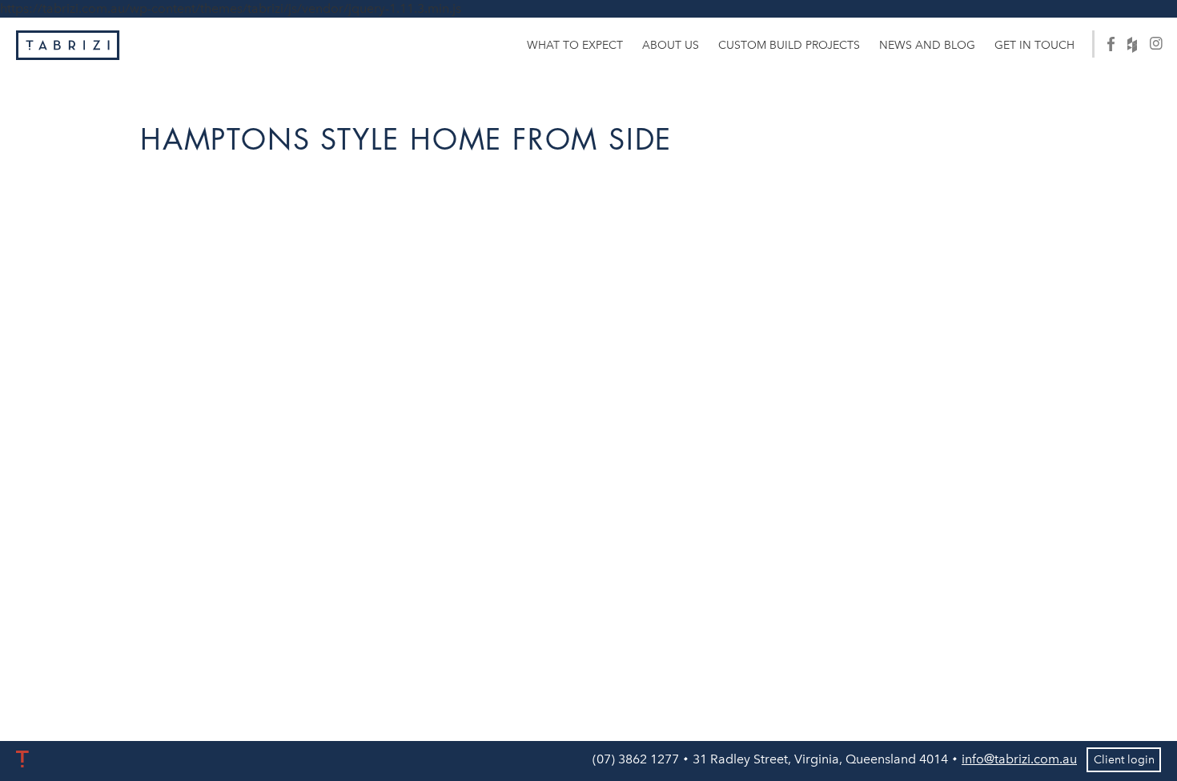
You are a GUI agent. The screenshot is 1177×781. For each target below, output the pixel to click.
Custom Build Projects (789, 45)
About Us (670, 45)
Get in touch (1034, 45)
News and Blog (927, 45)
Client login (1124, 760)
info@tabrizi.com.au (1019, 759)
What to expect (575, 45)
